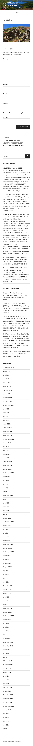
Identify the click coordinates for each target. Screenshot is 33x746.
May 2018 (6, 510)
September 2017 (8, 522)
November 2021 (8, 435)
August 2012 (7, 650)
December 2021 (8, 431)
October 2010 (7, 702)
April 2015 (6, 582)
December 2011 (8, 665)
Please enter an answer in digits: (13, 113)
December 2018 (8, 495)
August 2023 (7, 371)
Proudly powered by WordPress (12, 741)
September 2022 (8, 405)
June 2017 (6, 533)
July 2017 (6, 529)
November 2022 (8, 398)
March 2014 (6, 604)
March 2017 (6, 537)
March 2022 (7, 424)
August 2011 (7, 672)
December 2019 (8, 465)
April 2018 (6, 514)
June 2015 (6, 574)
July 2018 (6, 503)
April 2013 (6, 635)
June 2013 (6, 627)
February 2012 (7, 661)
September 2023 (8, 367)
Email (5, 94)
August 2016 (7, 556)
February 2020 (7, 461)
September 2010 (8, 706)
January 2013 (7, 638)
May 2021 (6, 450)
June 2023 (6, 375)
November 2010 (8, 698)
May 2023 (6, 379)
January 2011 (7, 691)
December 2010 (8, 695)
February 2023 (7, 390)
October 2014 (7, 589)
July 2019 (6, 480)
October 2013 (7, 612)
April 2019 (6, 488)
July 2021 (6, 446)
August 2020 (7, 454)
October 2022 (7, 401)
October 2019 (7, 469)
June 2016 (6, 559)
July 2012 (6, 653)
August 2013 (7, 620)
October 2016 (7, 548)
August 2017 (7, 525)
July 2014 (6, 597)
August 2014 (7, 593)
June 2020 (6, 458)
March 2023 (7, 386)
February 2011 (7, 687)
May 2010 (6, 721)
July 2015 (6, 571)
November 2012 (8, 646)
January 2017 (7, 540)
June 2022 (6, 413)
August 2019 (7, 477)
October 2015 (7, 567)
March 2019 (6, 492)
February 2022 (7, 428)
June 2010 (6, 717)
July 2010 (6, 714)
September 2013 (8, 616)
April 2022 (6, 420)
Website (5, 103)
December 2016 (8, 544)
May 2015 (6, 578)
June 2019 (6, 484)
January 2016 (7, 563)
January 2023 (7, 394)
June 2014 (6, 601)
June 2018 (6, 507)
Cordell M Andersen (10, 4)
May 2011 (6, 683)
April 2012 (6, 657)
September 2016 (8, 552)
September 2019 (8, 473)
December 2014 (8, 586)
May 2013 (6, 631)
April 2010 (6, 725)
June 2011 (6, 680)
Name (5, 84)
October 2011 (7, 668)
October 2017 (7, 518)
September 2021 (8, 439)
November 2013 (8, 608)
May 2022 (6, 416)
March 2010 (6, 729)
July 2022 (6, 409)
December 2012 (8, 642)
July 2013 (6, 623)
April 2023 (6, 383)
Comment (6, 59)
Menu (17, 13)
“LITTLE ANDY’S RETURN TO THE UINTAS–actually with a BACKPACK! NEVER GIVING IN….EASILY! (16, 354)
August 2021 (7, 443)
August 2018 (7, 499)
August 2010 (7, 710)
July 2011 (6, 676)
